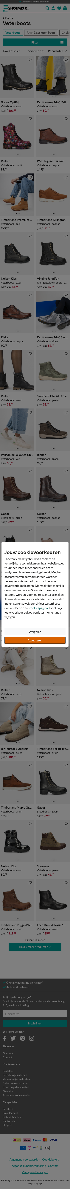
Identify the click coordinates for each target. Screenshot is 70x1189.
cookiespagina (38, 608)
